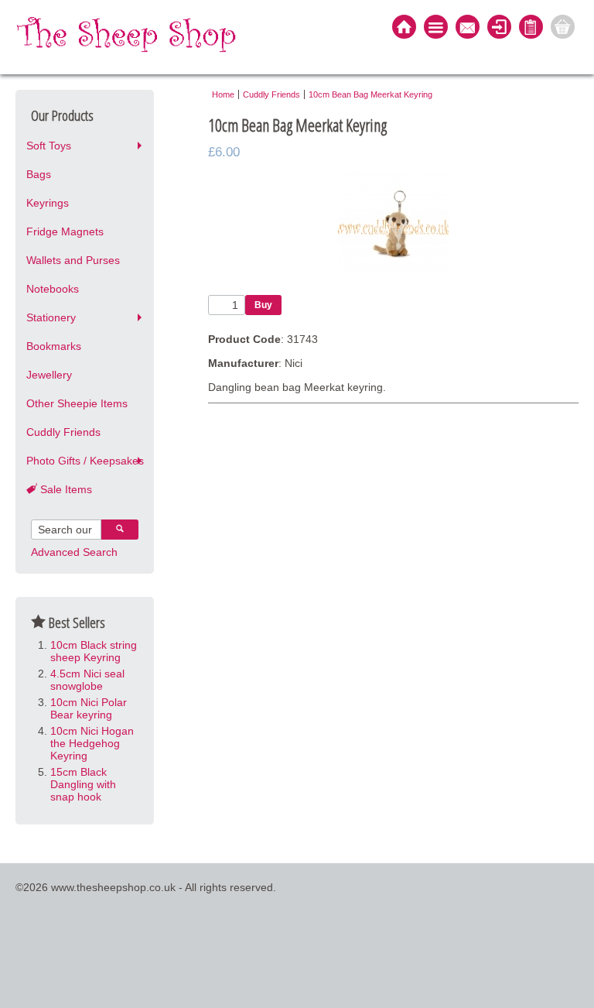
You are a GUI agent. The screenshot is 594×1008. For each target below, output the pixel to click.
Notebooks (52, 289)
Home (223, 94)
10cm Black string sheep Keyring (93, 651)
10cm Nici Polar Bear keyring (88, 708)
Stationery (51, 317)
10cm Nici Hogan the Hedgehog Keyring (92, 743)
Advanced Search (74, 552)
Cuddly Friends (63, 432)
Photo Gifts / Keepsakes (85, 460)
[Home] (404, 28)
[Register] (531, 28)
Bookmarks (53, 346)
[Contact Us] (467, 28)
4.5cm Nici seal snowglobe (87, 679)
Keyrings (47, 203)
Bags (38, 174)
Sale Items (64, 489)
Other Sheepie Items (77, 403)
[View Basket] (563, 28)
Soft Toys (48, 145)
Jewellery (49, 375)
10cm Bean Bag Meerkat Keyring (370, 94)
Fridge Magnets (65, 231)
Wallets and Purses (73, 260)
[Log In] (499, 28)
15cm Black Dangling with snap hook (83, 784)
